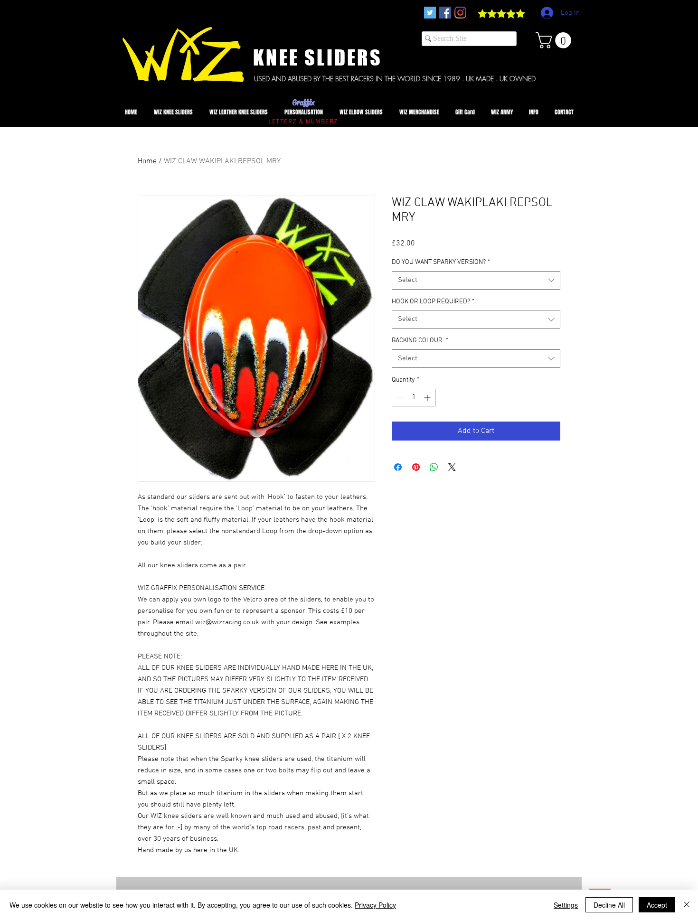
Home (147, 161)
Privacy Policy (375, 905)
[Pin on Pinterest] (416, 467)
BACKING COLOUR (420, 341)
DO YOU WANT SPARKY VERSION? (441, 262)
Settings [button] (566, 905)
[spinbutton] (413, 397)
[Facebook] (445, 13)
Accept (657, 905)
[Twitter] (430, 13)
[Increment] (428, 397)
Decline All (609, 905)
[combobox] (476, 280)
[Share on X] (452, 467)
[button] (555, 40)
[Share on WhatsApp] (434, 467)
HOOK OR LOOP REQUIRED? (433, 302)
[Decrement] (399, 397)
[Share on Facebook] (398, 467)
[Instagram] (460, 13)
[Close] (686, 904)
